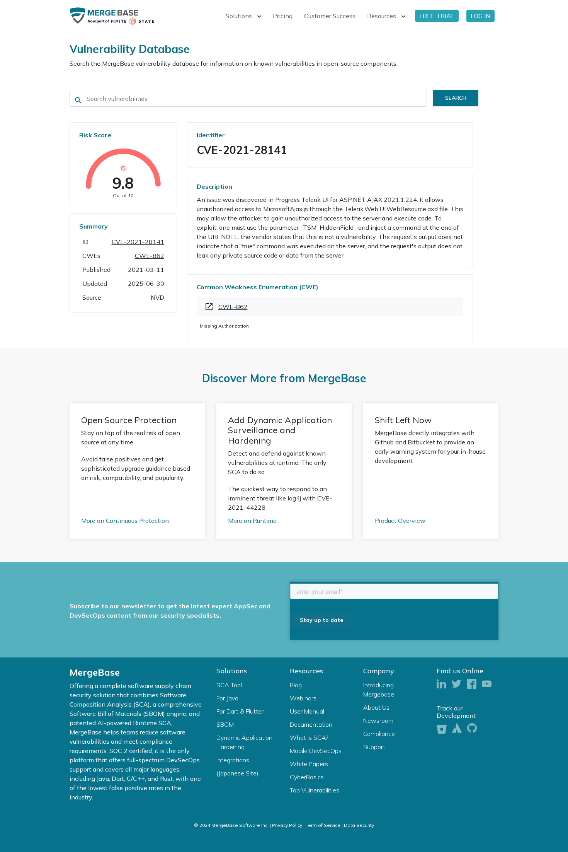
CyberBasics (307, 777)
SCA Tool (229, 685)
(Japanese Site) (237, 773)
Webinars (303, 698)
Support (374, 747)
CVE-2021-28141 (138, 242)
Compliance (379, 734)
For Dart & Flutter (240, 711)
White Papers (309, 764)
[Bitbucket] (442, 728)
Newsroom (378, 720)
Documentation (311, 724)
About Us (376, 707)
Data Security (359, 825)
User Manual (307, 711)
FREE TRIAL (436, 16)
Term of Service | (324, 825)
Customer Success (329, 16)
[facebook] (471, 684)
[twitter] (456, 684)
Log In (480, 16)
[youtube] (486, 684)
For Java (227, 698)
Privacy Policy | (288, 825)
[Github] (472, 728)
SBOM (225, 724)
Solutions (239, 16)
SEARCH (455, 97)
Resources (381, 16)
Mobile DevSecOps (316, 751)
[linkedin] (441, 684)
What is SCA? (309, 737)
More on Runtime (252, 520)
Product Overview (400, 520)
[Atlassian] (457, 728)
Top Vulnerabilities (314, 790)
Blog (296, 685)
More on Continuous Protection (125, 520)
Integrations (232, 760)
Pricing (283, 16)
